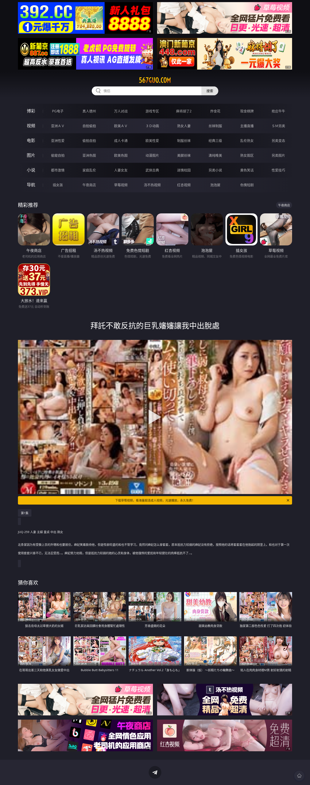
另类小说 (215, 170)
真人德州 (89, 111)
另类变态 (278, 140)
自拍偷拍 (89, 126)
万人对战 (121, 111)
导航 (31, 185)
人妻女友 (121, 170)
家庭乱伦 (89, 170)
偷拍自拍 (89, 140)
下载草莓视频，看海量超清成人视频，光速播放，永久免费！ (155, 500)
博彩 (31, 111)
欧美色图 (121, 155)
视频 (31, 126)
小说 (31, 170)
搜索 (209, 91)
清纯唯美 (215, 155)
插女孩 (58, 185)
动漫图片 (152, 155)
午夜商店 (89, 185)
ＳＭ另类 (278, 126)
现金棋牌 (247, 111)
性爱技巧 (278, 170)
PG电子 (57, 111)
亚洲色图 (89, 155)
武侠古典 (152, 170)
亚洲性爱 (58, 140)
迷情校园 (184, 170)
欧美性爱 (152, 140)
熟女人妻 (184, 126)
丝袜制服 (215, 126)
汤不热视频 (152, 185)
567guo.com (155, 80)
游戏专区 (152, 111)
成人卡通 (121, 140)
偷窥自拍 (58, 155)
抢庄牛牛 (278, 111)
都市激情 (58, 170)
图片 (31, 155)
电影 (31, 140)
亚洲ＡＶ (58, 126)
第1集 (24, 513)
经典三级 (215, 140)
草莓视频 (121, 185)
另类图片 (278, 155)
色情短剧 (247, 185)
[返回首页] (299, 776)
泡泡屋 (215, 185)
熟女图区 (247, 155)
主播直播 (247, 126)
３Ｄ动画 (152, 126)
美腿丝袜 (184, 155)
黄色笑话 (247, 170)
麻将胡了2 (183, 111)
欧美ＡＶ (121, 126)
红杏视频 (184, 185)
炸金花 (215, 111)
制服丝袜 (184, 140)
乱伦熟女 (247, 140)
